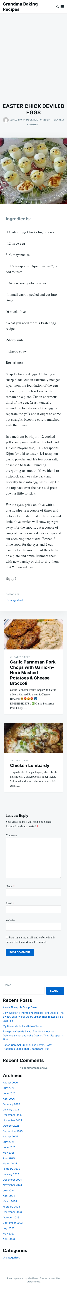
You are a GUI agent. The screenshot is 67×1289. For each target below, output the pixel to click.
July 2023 (8, 1228)
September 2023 (13, 1222)
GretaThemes (33, 1281)
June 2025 (9, 1147)
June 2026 (9, 1093)
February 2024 (11, 1206)
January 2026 (11, 1109)
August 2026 (10, 1082)
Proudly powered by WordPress (23, 1278)
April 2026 (9, 1098)
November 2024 (12, 1184)
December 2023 (12, 1211)
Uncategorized (14, 600)
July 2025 (8, 1141)
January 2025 (11, 1174)
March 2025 (10, 1163)
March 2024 (10, 1201)
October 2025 (11, 1125)
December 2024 (12, 1179)
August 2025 (10, 1136)
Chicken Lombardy (29, 765)
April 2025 (9, 1158)
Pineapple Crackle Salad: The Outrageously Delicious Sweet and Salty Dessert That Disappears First (33, 1035)
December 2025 (12, 1114)
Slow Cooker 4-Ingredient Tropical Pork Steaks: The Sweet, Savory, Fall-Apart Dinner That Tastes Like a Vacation (33, 1016)
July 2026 (8, 1087)
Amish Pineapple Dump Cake (20, 1007)
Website (10, 920)
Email (10, 903)
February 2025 (11, 1168)
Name (10, 886)
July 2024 (8, 1190)
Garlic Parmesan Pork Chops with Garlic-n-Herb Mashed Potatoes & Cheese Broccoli (33, 672)
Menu (62, 6)
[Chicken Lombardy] (33, 738)
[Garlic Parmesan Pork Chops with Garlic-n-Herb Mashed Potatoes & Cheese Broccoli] (33, 634)
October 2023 (11, 1217)
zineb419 (16, 119)
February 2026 (11, 1104)
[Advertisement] (33, 58)
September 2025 (13, 1131)
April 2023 (9, 1238)
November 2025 (12, 1120)
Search (7, 984)
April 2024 (9, 1195)
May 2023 (9, 1233)
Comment (12, 835)
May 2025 (9, 1152)
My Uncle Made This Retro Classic (23, 1026)
